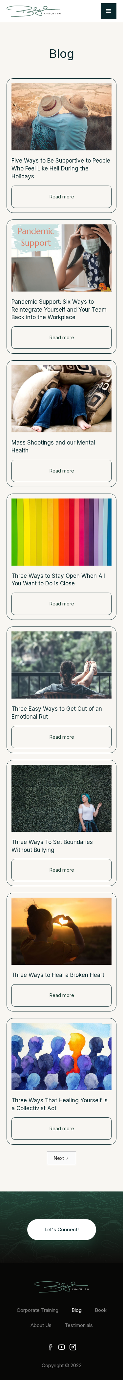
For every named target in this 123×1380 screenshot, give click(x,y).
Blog (77, 1310)
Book (101, 1310)
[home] (34, 11)
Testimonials (79, 1325)
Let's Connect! (62, 1229)
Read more (61, 196)
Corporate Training (37, 1310)
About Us (41, 1325)
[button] (108, 11)
